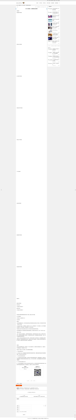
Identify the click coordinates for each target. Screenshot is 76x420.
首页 (47, 0)
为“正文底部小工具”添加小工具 (31, 392)
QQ (17, 411)
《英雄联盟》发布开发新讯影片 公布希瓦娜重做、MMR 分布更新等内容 (55, 53)
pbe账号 (50, 0)
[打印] (35, 6)
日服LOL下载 (55, 0)
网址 (17, 409)
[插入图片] (45, 405)
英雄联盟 (20, 5)
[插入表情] (44, 405)
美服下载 (52, 0)
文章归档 (58, 0)
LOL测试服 (19, 385)
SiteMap (48, 418)
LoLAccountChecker (54, 30)
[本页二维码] (75, 417)
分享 (34, 380)
